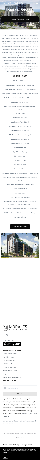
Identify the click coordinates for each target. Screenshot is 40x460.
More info (9, 452)
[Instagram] (7, 335)
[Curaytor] (12, 346)
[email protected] (26, 445)
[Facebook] (3, 335)
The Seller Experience (9, 367)
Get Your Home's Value (10, 370)
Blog (4, 374)
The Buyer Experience (9, 360)
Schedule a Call (7, 364)
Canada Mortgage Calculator (12, 377)
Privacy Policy (20, 438)
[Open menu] (37, 3)
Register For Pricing (20, 227)
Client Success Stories (10, 354)
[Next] (36, 245)
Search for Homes (8, 357)
